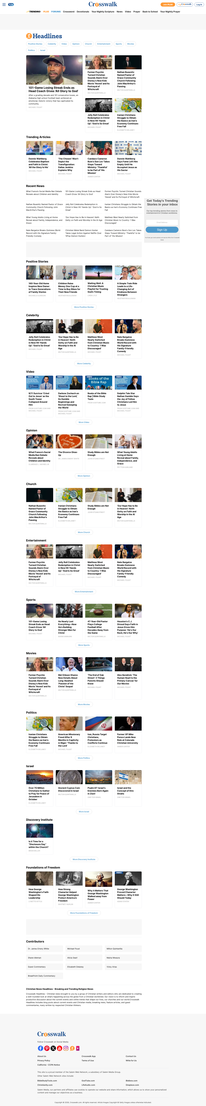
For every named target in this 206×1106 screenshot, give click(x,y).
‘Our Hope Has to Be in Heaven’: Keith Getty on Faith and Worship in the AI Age (83, 218)
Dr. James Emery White (38, 948)
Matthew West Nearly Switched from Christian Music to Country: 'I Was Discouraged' (121, 220)
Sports (119, 44)
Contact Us (131, 1056)
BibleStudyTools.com (47, 1080)
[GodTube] (78, 1048)
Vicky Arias (112, 967)
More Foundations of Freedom (84, 913)
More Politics (84, 758)
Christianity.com (44, 1085)
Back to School (150, 11)
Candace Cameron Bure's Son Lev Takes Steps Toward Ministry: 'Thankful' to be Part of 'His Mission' (123, 233)
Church (88, 44)
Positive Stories (35, 44)
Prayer (136, 11)
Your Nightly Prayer (170, 11)
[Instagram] (66, 1048)
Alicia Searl (72, 958)
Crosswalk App (89, 1056)
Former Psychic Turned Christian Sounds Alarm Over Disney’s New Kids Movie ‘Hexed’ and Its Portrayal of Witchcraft (123, 194)
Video (128, 11)
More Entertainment (84, 591)
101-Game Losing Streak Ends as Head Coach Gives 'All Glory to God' (82, 192)
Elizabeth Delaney (75, 967)
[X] (53, 1048)
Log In (199, 4)
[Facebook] (40, 1048)
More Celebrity (84, 363)
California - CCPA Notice (48, 1065)
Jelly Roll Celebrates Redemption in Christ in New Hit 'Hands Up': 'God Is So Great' (83, 207)
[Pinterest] (47, 1048)
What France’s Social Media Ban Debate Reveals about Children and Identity (44, 192)
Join (168, 4)
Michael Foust (73, 948)
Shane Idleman (34, 958)
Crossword (68, 11)
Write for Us (131, 1060)
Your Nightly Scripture (103, 11)
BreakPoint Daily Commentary (41, 976)
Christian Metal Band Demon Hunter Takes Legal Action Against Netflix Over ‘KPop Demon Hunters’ (83, 233)
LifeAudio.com (88, 1085)
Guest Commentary (37, 967)
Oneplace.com (132, 1085)
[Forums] (72, 1048)
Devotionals (83, 11)
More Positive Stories (84, 307)
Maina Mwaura (113, 958)
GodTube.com (88, 1080)
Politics (31, 50)
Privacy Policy (43, 1060)
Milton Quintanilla (114, 948)
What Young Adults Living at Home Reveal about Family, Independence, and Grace (44, 220)
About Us (41, 1056)
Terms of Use (88, 1060)
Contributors (35, 941)
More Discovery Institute (84, 859)
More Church (84, 532)
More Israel (84, 811)
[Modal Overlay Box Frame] (162, 220)
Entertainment (103, 44)
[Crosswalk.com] (103, 4)
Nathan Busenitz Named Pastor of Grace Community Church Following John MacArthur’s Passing (44, 207)
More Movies (84, 704)
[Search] (11, 4)
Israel (42, 50)
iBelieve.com (131, 1080)
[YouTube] (59, 1048)
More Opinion (84, 476)
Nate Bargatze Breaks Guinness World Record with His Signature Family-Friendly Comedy (43, 233)
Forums (56, 11)
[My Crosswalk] (185, 5)
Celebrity (52, 44)
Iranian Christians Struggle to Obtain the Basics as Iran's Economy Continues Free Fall (123, 207)
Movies (130, 44)
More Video (84, 422)
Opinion (76, 44)
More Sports (84, 645)
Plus (46, 11)
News (120, 11)
